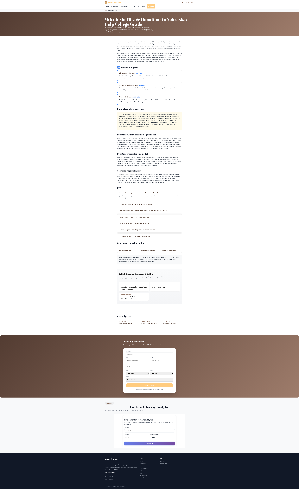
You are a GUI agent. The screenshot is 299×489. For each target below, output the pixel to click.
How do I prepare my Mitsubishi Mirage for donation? (137, 204)
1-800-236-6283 (188, 2)
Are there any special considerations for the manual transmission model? (143, 210)
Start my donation (149, 385)
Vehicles (133, 6)
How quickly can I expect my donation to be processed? (137, 230)
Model (127, 376)
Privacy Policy (162, 461)
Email (127, 357)
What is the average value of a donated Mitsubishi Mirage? (139, 193)
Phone (151, 357)
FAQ (139, 6)
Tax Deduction (124, 6)
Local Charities (143, 477)
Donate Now (151, 6)
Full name (128, 351)
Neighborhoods (143, 475)
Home (107, 6)
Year (127, 370)
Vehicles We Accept (144, 468)
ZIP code (128, 364)
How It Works (114, 6)
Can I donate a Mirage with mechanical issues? (135, 217)
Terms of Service (163, 463)
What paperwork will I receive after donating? (135, 223)
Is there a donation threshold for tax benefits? (135, 236)
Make (151, 370)
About (143, 6)
